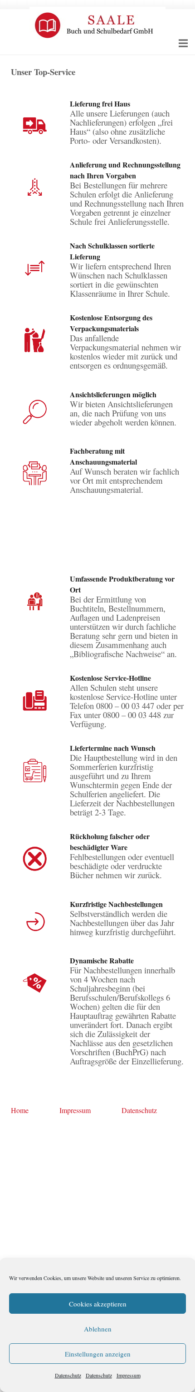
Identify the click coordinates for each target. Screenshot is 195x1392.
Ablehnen (98, 1328)
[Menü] (183, 43)
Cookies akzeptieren (98, 1303)
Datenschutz (68, 1375)
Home (20, 1110)
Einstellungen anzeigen (98, 1353)
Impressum (129, 1375)
